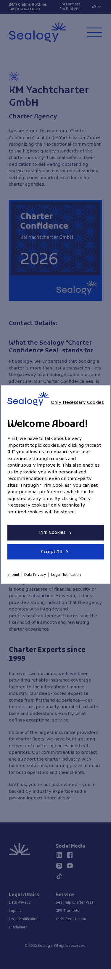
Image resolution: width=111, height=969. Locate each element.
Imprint (13, 575)
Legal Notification (66, 575)
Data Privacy (35, 575)
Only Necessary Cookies (77, 403)
